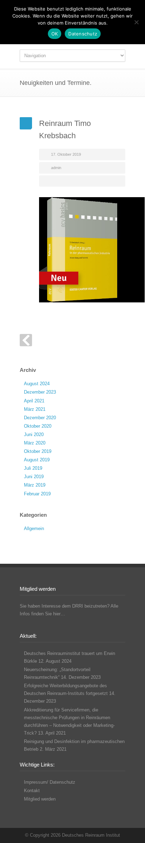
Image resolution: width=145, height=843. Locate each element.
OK (54, 33)
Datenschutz (82, 33)
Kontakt (32, 790)
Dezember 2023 (40, 392)
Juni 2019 (34, 476)
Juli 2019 (33, 468)
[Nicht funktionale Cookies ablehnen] (136, 22)
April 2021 (34, 400)
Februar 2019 (37, 493)
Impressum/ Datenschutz (49, 782)
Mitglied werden (40, 799)
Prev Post (26, 340)
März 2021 (34, 409)
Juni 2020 (34, 434)
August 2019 (37, 459)
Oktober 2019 (37, 451)
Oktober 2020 (37, 426)
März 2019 (34, 485)
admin (56, 168)
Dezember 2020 (40, 417)
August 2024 (37, 383)
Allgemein (34, 528)
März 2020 (34, 443)
